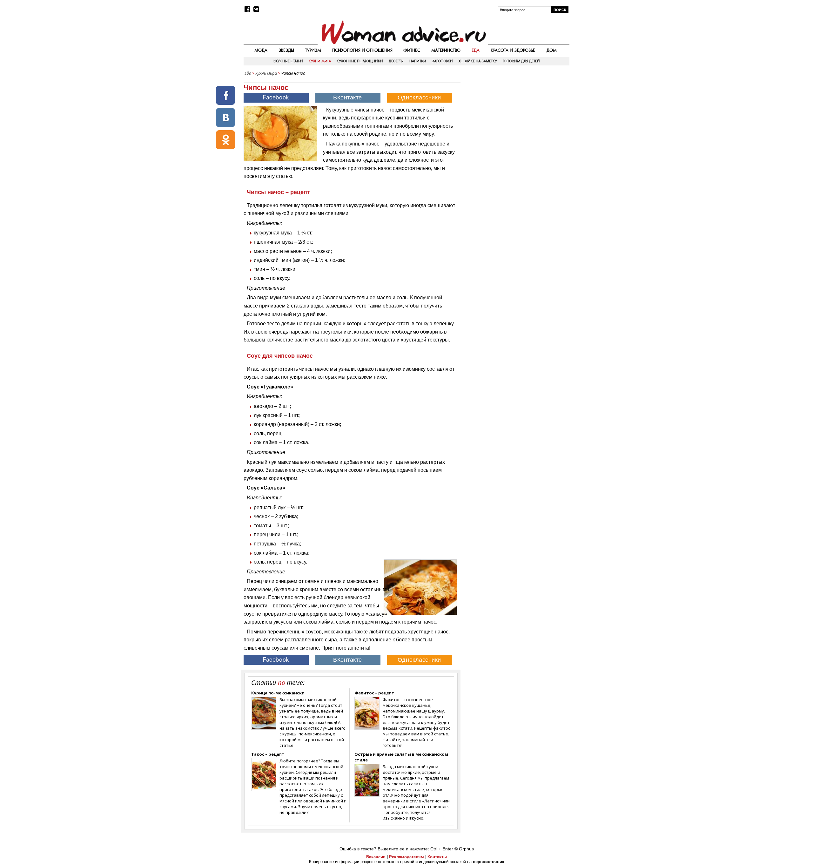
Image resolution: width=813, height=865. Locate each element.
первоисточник (488, 861)
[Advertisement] (515, 123)
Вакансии (376, 857)
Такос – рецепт (268, 754)
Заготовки (442, 61)
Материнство (445, 50)
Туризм (313, 50)
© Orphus (464, 848)
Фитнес (411, 50)
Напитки (417, 61)
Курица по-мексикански (278, 693)
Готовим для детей (521, 61)
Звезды (286, 50)
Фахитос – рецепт (374, 693)
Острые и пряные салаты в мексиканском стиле (401, 757)
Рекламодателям (406, 857)
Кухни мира (320, 61)
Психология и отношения (362, 50)
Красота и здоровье (513, 50)
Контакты (437, 857)
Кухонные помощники (360, 61)
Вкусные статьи (288, 61)
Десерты (396, 61)
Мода (260, 50)
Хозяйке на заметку (478, 61)
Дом (552, 50)
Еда (476, 50)
